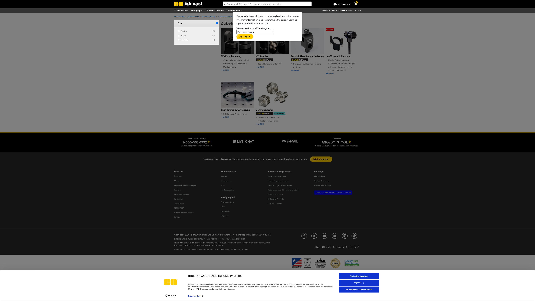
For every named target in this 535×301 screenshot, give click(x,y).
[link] (357, 2)
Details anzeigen (194, 296)
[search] (267, 4)
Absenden (244, 36)
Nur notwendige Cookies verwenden (359, 289)
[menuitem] (184, 10)
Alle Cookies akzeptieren (359, 276)
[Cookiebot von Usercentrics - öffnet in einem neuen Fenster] (171, 296)
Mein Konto (343, 4)
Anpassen (358, 283)
